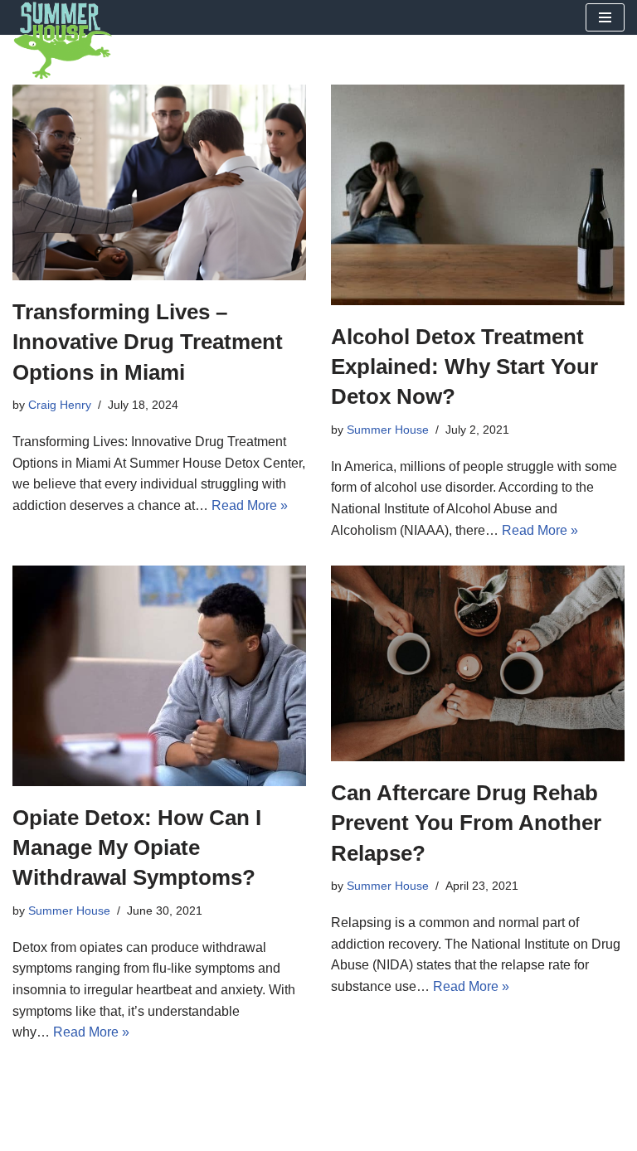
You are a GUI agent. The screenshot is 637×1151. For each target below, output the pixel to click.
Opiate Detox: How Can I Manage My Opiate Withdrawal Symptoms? (136, 848)
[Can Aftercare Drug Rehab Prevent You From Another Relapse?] (478, 663)
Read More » (250, 505)
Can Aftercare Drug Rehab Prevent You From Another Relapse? (466, 823)
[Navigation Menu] (605, 17)
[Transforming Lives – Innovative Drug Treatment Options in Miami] (159, 182)
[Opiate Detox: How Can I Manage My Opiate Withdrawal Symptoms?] (159, 676)
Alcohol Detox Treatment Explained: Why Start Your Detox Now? (464, 367)
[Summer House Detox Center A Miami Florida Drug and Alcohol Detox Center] (62, 41)
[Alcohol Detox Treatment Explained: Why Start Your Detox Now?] (478, 195)
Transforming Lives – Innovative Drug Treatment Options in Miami (147, 342)
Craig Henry (59, 404)
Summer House (388, 429)
